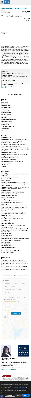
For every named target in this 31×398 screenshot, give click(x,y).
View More (4, 87)
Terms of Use (22, 387)
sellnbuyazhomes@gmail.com (9, 86)
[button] (1, 396)
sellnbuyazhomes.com (6, 371)
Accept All (26, 395)
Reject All (19, 395)
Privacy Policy (14, 387)
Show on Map (16, 313)
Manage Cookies (10, 395)
